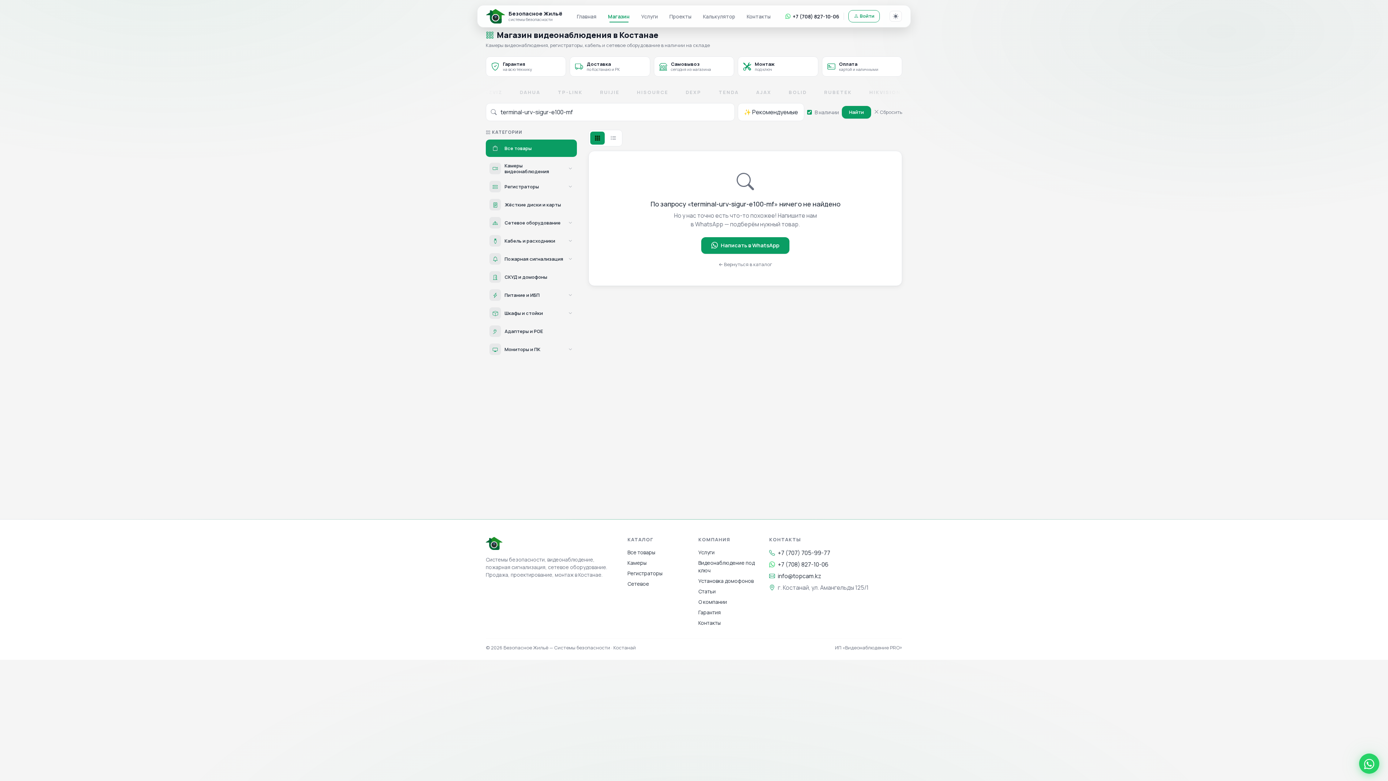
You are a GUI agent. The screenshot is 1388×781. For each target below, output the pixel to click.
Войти (867, 16)
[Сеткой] (597, 138)
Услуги (649, 16)
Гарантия (709, 612)
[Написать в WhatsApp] (1369, 764)
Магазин (619, 16)
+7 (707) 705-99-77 (804, 553)
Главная (586, 16)
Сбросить (890, 112)
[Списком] (613, 138)
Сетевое (638, 583)
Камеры (637, 562)
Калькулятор (719, 16)
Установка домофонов (726, 580)
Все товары (641, 552)
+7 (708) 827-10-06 (816, 16)
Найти (856, 112)
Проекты (680, 16)
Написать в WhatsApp (750, 245)
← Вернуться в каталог (745, 264)
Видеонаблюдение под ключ (726, 566)
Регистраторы (645, 573)
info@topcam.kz (799, 576)
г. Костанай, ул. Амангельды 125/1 (823, 588)
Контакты (759, 16)
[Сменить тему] (896, 16)
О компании (712, 601)
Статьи (707, 591)
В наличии (827, 112)
